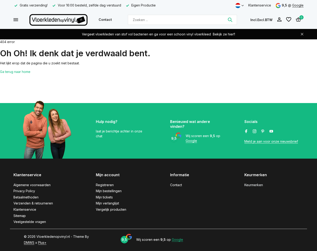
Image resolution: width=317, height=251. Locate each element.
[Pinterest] (263, 131)
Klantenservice (259, 5)
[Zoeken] (229, 19)
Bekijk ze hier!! (224, 34)
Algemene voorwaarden (32, 185)
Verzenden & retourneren (33, 203)
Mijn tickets (104, 197)
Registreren (105, 185)
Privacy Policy (24, 191)
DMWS (29, 243)
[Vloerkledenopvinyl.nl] (58, 19)
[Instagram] (254, 131)
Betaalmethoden (26, 197)
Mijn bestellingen (109, 191)
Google (298, 5)
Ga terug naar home (15, 72)
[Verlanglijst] (288, 19)
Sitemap (19, 216)
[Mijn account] (279, 19)
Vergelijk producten (111, 209)
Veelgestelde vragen (29, 222)
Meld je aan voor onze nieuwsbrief (271, 141)
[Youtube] (271, 131)
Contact (105, 20)
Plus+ (42, 243)
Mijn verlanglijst (107, 203)
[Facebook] (246, 131)
